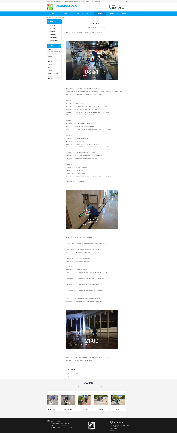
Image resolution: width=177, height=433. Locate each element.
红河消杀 (71, 376)
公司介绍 (88, 13)
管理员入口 (68, 427)
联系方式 (124, 13)
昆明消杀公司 (51, 28)
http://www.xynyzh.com (70, 369)
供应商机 (65, 13)
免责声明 (63, 427)
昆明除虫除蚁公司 (52, 37)
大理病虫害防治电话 (74, 373)
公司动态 (100, 13)
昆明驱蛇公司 (51, 31)
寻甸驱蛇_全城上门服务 (105, 409)
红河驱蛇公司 (88, 409)
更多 (60, 45)
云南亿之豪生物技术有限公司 (57, 425)
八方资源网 (58, 427)
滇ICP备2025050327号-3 (65, 423)
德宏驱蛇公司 (55, 409)
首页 (53, 17)
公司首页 (53, 13)
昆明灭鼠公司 (51, 25)
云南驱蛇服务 (71, 409)
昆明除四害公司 (52, 34)
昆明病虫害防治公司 (53, 40)
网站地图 (73, 427)
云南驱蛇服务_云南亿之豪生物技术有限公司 (123, 409)
